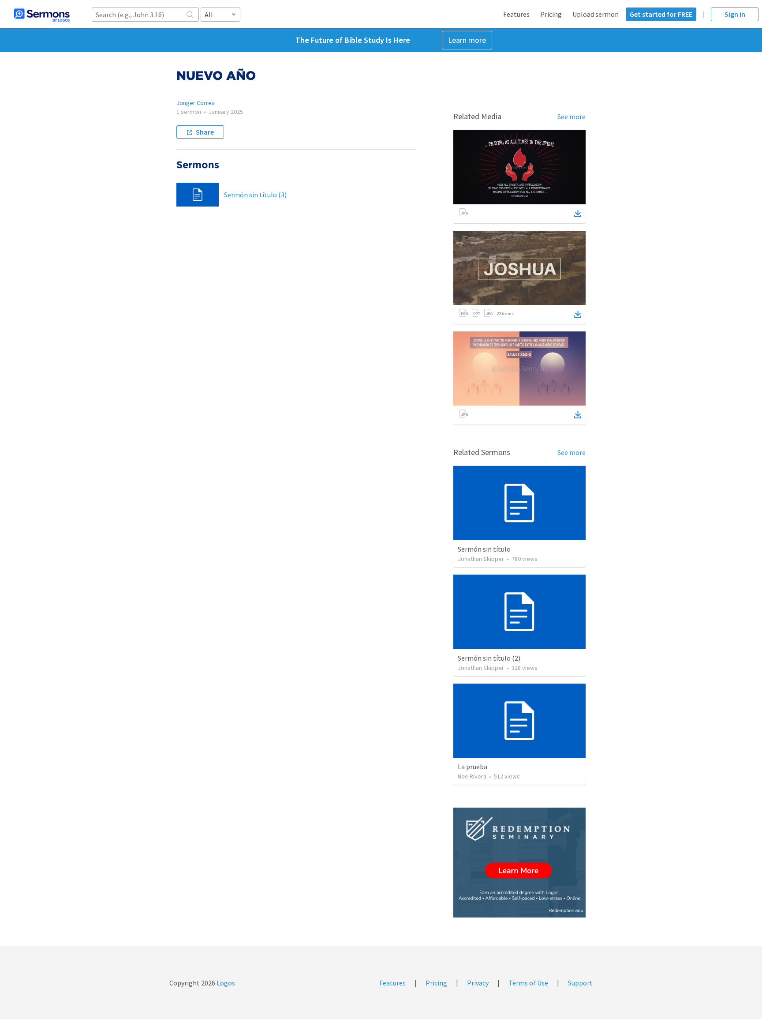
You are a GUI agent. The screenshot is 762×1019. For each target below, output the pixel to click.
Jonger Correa (195, 103)
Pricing (551, 14)
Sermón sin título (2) (489, 658)
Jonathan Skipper (481, 559)
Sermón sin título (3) (255, 194)
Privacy (478, 982)
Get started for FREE (661, 14)
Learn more (467, 40)
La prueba (472, 766)
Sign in (735, 14)
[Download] (577, 213)
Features (516, 14)
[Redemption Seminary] (519, 862)
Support (580, 982)
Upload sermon (595, 14)
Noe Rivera (472, 776)
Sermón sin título (484, 549)
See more (571, 116)
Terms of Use (528, 982)
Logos (225, 982)
